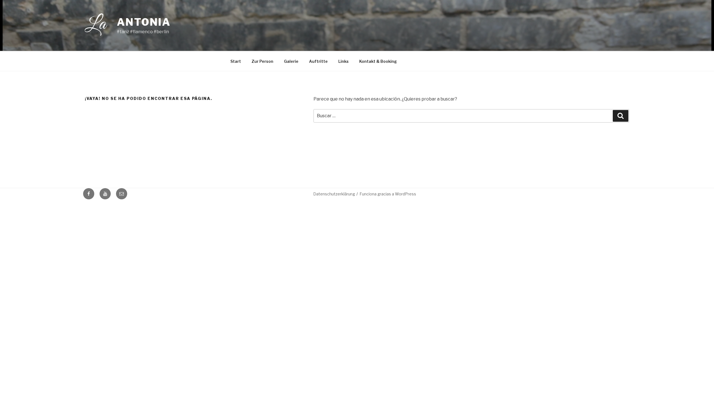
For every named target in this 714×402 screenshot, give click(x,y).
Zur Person (262, 61)
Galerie (291, 61)
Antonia (144, 22)
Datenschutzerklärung (334, 194)
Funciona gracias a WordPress (388, 194)
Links (343, 61)
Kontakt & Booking (378, 61)
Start (235, 61)
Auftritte (318, 61)
